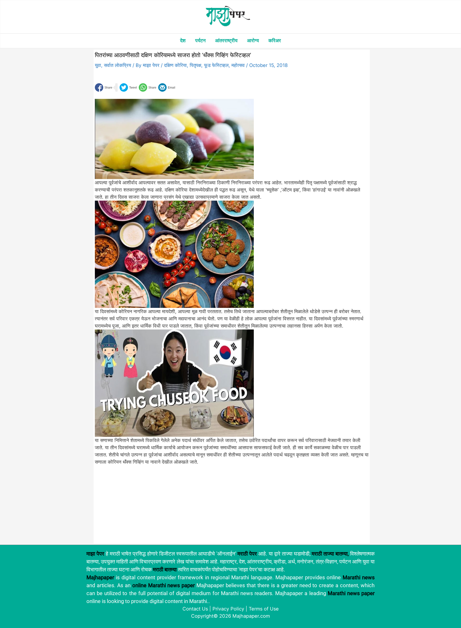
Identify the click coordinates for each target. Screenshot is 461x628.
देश (183, 40)
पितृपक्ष (195, 65)
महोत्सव (238, 65)
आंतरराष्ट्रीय (226, 40)
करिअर (274, 40)
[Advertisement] (174, 506)
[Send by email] (166, 87)
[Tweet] (128, 87)
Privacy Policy (228, 609)
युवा (98, 65)
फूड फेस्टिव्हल (216, 65)
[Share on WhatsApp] (147, 87)
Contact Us (195, 609)
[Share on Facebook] (103, 87)
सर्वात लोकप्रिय (117, 65)
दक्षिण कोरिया (175, 65)
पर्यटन (200, 40)
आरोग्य (253, 40)
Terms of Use (264, 609)
